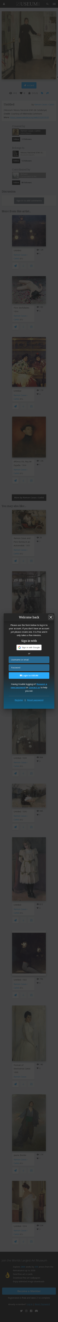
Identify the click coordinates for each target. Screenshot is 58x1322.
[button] (29, 647)
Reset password (35, 700)
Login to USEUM (30, 675)
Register (19, 700)
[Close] (51, 617)
